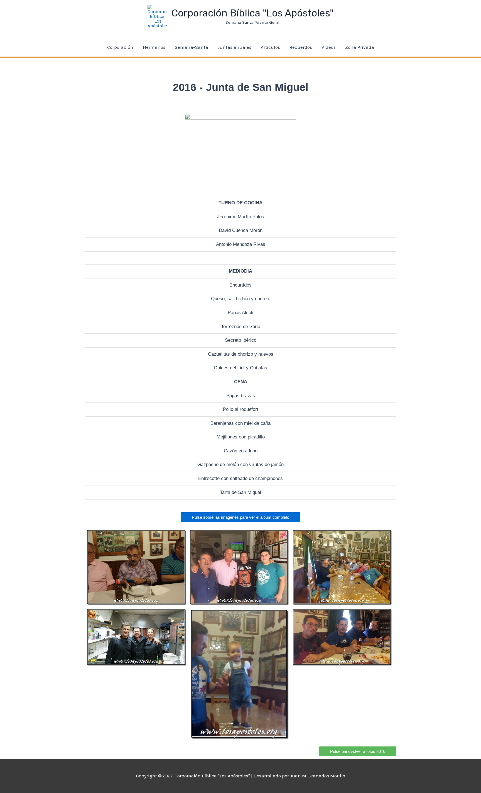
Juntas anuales (234, 47)
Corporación (120, 47)
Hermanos (154, 47)
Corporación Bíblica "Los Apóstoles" (252, 13)
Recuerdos (300, 47)
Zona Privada (359, 47)
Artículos (270, 47)
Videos (329, 47)
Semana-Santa (191, 47)
